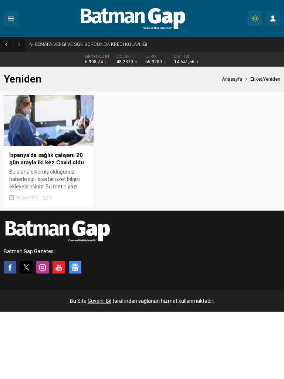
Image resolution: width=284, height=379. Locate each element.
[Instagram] (42, 267)
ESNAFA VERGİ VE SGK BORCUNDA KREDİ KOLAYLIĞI (91, 44)
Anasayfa (232, 79)
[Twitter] (26, 267)
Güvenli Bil (99, 301)
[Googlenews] (75, 267)
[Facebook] (10, 267)
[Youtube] (59, 267)
